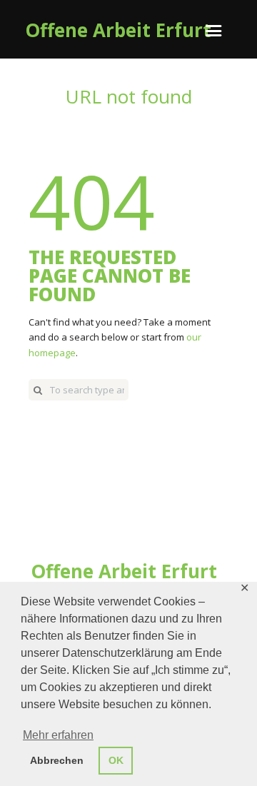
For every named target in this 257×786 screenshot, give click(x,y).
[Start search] (38, 389)
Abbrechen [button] (57, 760)
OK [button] (116, 760)
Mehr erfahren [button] (58, 735)
